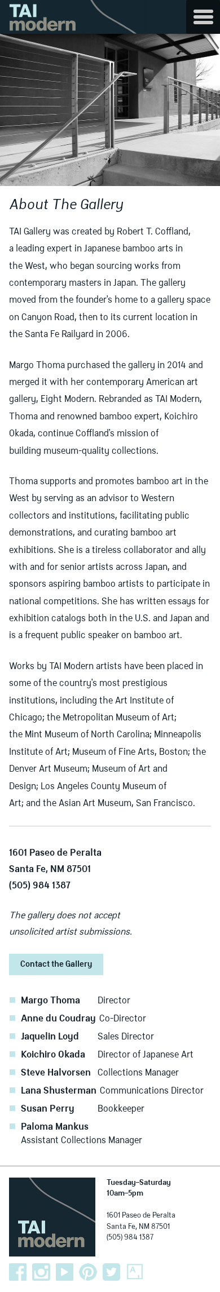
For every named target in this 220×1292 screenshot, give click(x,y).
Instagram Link (41, 1272)
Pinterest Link (88, 1272)
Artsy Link (135, 1272)
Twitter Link (112, 1272)
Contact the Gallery (56, 964)
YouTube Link (65, 1272)
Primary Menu (203, 17)
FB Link (18, 1272)
